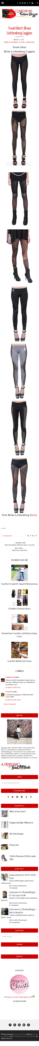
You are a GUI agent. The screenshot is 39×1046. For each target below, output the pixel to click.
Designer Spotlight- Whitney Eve (21, 822)
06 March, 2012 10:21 (13, 687)
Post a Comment (10, 704)
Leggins (22, 42)
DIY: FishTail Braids (16, 833)
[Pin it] (36, 535)
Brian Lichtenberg (11, 42)
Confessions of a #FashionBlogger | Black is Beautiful (22, 911)
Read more (23, 886)
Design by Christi (12, 997)
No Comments (14, 922)
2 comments (7, 536)
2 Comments (13, 905)
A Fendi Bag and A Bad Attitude (24, 1036)
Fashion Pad (10, 677)
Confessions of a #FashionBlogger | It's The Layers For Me (22, 894)
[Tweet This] (28, 535)
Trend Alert (30, 42)
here (33, 514)
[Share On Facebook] (30, 535)
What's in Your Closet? (18, 811)
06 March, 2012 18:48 (13, 700)
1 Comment (13, 888)
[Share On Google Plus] (33, 535)
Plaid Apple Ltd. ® (25, 997)
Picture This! (14, 845)
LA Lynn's (9, 692)
